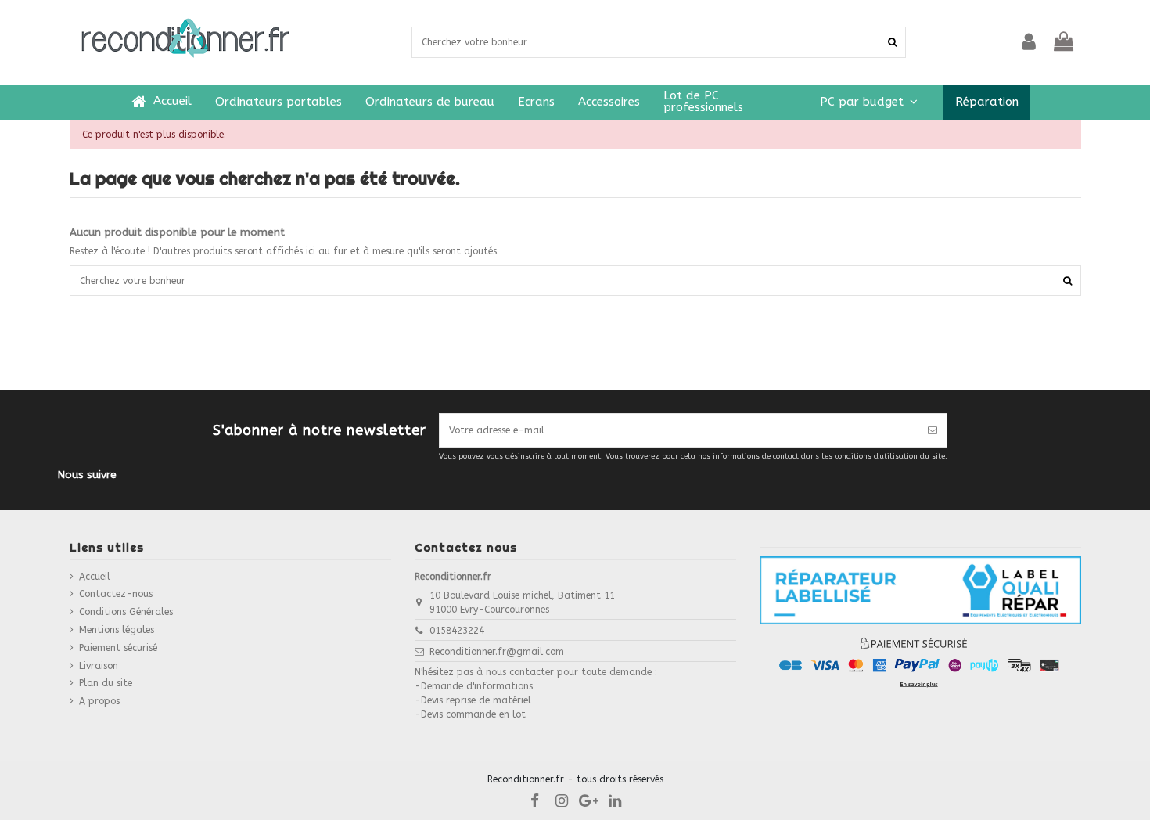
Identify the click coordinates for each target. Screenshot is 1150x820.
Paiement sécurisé (118, 647)
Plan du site (105, 683)
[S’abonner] (932, 430)
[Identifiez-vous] (1028, 42)
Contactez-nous (116, 593)
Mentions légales (116, 629)
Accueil (94, 576)
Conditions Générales (126, 611)
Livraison (98, 665)
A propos (99, 701)
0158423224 (456, 630)
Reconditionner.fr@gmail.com (496, 651)
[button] (868, 102)
